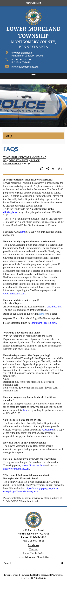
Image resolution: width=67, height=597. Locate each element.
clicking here (10, 212)
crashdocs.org (54, 306)
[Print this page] (41, 169)
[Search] (62, 563)
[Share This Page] (47, 169)
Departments (18, 160)
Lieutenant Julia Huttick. (44, 322)
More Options (32, 3)
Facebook (33, 545)
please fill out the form (33, 465)
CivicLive (24, 578)
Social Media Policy (34, 553)
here (22, 231)
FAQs (8, 136)
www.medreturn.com (14, 293)
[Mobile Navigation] (33, 76)
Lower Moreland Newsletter (33, 556)
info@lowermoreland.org (25, 66)
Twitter (33, 549)
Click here (47, 429)
